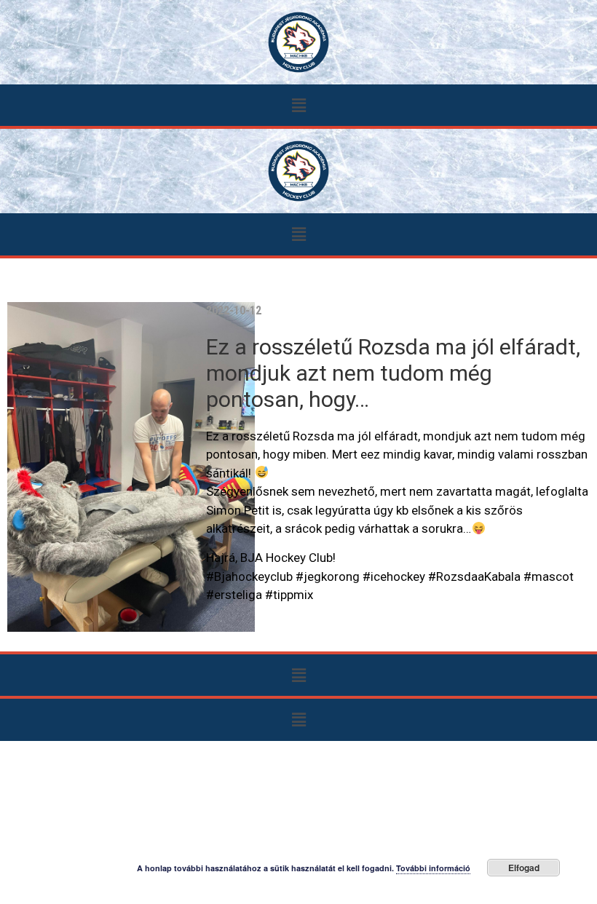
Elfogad (523, 867)
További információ (433, 868)
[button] (298, 105)
